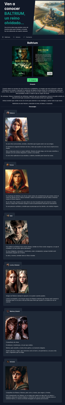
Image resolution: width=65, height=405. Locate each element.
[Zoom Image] (22, 61)
